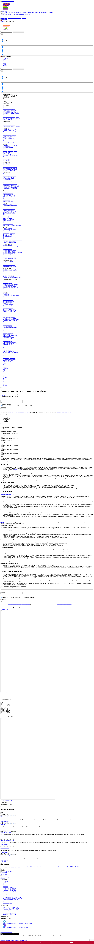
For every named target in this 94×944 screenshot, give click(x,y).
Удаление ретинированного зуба (10, 343)
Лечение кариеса (6, 163)
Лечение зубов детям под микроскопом (11, 118)
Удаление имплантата (8, 900)
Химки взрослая (6, 3)
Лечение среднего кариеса (9, 170)
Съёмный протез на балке (8, 214)
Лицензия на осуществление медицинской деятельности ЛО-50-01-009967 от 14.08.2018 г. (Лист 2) (62, 866)
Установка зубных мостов (8, 217)
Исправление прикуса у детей (9, 135)
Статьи (4, 64)
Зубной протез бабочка (8, 224)
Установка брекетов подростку (9, 142)
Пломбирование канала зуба (9, 173)
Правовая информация (5, 940)
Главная (5, 377)
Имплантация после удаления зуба (10, 246)
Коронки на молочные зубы (9, 114)
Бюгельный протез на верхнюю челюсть (12, 221)
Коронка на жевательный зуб (9, 237)
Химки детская (6, 4)
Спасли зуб (3, 824)
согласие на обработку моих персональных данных (19, 412)
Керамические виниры (8, 193)
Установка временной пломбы (9, 176)
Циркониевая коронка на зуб (9, 242)
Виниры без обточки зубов (9, 195)
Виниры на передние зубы (9, 196)
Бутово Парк (18, 14)
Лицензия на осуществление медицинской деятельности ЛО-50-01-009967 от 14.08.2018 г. (20, 866)
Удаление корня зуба (7, 341)
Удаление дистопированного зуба (10, 335)
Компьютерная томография (9, 360)
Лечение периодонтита (8, 147)
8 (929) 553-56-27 (8, 12)
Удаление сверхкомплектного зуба (10, 339)
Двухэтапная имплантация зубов (10, 263)
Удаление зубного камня (8, 351)
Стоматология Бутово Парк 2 (9, 891)
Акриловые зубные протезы (9, 213)
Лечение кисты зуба (7, 154)
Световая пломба (7, 179)
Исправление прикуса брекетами (10, 288)
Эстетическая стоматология (9, 317)
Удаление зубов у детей (8, 123)
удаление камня (17, 469)
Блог (4, 370)
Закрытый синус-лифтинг (8, 276)
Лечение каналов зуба (8, 149)
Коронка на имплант (7, 231)
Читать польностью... (5, 821)
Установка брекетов (7, 302)
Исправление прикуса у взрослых (10, 284)
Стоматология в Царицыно (9, 889)
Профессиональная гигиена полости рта (12, 347)
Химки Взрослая (11, 14)
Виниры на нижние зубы (8, 197)
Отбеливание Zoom (7, 325)
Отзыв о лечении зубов (6, 855)
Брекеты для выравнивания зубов (10, 311)
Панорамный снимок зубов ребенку (11, 117)
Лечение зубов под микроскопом (10, 151)
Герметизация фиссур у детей (9, 129)
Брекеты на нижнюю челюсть (9, 309)
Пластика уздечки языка (8, 138)
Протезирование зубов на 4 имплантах (11, 186)
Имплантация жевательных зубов (10, 251)
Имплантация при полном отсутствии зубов (12, 252)
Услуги (4, 363)
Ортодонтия (5, 280)
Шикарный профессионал (6, 816)
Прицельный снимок (7, 361)
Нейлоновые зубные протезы (9, 212)
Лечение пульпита (7, 146)
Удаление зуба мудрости (8, 337)
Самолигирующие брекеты (9, 305)
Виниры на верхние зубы (8, 198)
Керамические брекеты (8, 300)
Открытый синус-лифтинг (9, 275)
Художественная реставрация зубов (11, 319)
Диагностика (6, 355)
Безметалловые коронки (8, 234)
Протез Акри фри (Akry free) (9, 211)
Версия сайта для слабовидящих (10, 933)
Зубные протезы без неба (8, 219)
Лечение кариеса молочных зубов (10, 107)
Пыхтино (5, 6)
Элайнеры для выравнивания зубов (11, 295)
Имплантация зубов (7, 245)
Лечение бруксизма (7, 289)
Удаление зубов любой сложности (10, 899)
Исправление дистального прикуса (10, 286)
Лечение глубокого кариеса (9, 164)
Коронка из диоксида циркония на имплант (12, 240)
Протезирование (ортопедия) (9, 182)
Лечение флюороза (7, 160)
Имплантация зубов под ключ (9, 254)
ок (71, 942)
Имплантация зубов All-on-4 (9, 253)
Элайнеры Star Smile (7, 294)
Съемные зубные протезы (8, 207)
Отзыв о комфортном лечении (7, 840)
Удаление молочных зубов (9, 122)
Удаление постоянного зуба (9, 125)
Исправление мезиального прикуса (10, 285)
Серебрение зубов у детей (8, 130)
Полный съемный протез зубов (10, 205)
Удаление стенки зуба (8, 344)
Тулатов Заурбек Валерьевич (7, 692)
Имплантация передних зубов (9, 258)
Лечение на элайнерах (8, 296)
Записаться (3, 21)
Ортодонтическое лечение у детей (10, 909)
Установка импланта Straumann (10, 896)
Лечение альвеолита (7, 156)
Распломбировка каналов (8, 178)
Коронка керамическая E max (9, 241)
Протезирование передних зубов (10, 187)
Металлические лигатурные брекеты (11, 313)
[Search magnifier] (2, 33)
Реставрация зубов (7, 901)
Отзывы (5, 61)
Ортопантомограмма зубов (9, 358)
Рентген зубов (6, 356)
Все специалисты (4, 609)
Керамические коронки (8, 235)
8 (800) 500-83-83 (41, 12)
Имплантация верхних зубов (9, 250)
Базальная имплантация (8, 261)
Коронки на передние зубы (9, 233)
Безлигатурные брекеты (8, 304)
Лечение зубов (6, 153)
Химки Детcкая (4, 14)
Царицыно (5, 7)
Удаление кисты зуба (7, 338)
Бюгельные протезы (7, 204)
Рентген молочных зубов (8, 115)
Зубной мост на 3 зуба (8, 218)
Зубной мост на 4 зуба (8, 220)
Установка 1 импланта (8, 247)
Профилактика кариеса (8, 165)
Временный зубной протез (9, 222)
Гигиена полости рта (7, 349)
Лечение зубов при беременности (10, 155)
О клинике (5, 58)
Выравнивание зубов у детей (9, 139)
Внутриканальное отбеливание (10, 327)
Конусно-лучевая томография (9, 359)
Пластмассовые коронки (8, 238)
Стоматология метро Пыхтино (9, 890)
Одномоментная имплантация (9, 262)
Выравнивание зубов (7, 281)
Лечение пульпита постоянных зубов (11, 112)
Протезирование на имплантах (10, 184)
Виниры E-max (6, 200)
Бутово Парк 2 (6, 5)
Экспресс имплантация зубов (9, 266)
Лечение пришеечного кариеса (10, 167)
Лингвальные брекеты (8, 308)
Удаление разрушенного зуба (9, 342)
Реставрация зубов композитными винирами (13, 321)
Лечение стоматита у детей (9, 109)
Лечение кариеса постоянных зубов (11, 113)
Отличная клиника (5, 848)
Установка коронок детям (8, 912)
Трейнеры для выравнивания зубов (10, 140)
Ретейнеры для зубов (7, 283)
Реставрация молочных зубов (9, 110)
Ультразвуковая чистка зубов (9, 350)
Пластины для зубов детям (9, 136)
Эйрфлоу (2, 522)
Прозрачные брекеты (7, 312)
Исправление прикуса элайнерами (10, 287)
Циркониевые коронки (8, 228)
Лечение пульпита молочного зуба (10, 111)
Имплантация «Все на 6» (8, 256)
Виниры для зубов (7, 191)
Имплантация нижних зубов (9, 257)
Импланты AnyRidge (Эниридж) (10, 271)
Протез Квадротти (7, 216)
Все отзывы (3, 861)
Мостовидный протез (7, 206)
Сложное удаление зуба (8, 334)
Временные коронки (7, 236)
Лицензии (5, 884)
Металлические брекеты (8, 301)
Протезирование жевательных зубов (11, 185)
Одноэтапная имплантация (9, 265)
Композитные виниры (8, 194)
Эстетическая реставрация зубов (10, 320)
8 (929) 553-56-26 (23, 12)
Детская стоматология (8, 106)
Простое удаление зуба (8, 333)
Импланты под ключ (7, 903)
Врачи (4, 59)
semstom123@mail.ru (5, 930)
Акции (4, 63)
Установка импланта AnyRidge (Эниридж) (12, 898)
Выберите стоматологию (6, 404)
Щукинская (5, 9)
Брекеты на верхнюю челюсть (9, 310)
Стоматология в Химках (8, 887)
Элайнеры (5, 293)
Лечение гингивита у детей (9, 119)
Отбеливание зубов (7, 326)
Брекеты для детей (7, 137)
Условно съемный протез (8, 210)
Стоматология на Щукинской (9, 888)
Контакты (5, 65)
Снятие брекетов (6, 306)
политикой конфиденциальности (64, 412)
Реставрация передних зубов (9, 318)
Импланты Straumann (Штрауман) (10, 270)
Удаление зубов (6, 331)
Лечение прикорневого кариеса (10, 168)
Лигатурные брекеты (7, 303)
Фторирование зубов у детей (9, 131)
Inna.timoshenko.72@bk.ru (6, 932)
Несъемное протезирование (9, 209)
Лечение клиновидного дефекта (10, 158)
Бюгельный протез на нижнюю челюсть (12, 225)
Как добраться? (4, 874)
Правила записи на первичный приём (19, 940)
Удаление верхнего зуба (8, 336)
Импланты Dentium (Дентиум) (9, 269)
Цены (4, 60)
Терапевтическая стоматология (10, 145)
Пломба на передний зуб (8, 177)
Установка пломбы (7, 174)
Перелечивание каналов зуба (9, 148)
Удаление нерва (6, 159)
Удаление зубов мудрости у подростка (11, 126)
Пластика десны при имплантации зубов (12, 277)
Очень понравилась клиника (7, 832)
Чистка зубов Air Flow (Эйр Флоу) (10, 352)
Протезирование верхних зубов (10, 188)
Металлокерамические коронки (10, 229)
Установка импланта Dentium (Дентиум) (12, 897)
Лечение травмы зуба (7, 152)
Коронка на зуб (6, 230)
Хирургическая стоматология (9, 330)
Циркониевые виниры (8, 201)
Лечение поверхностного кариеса (10, 169)
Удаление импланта (7, 249)
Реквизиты (5, 886)
